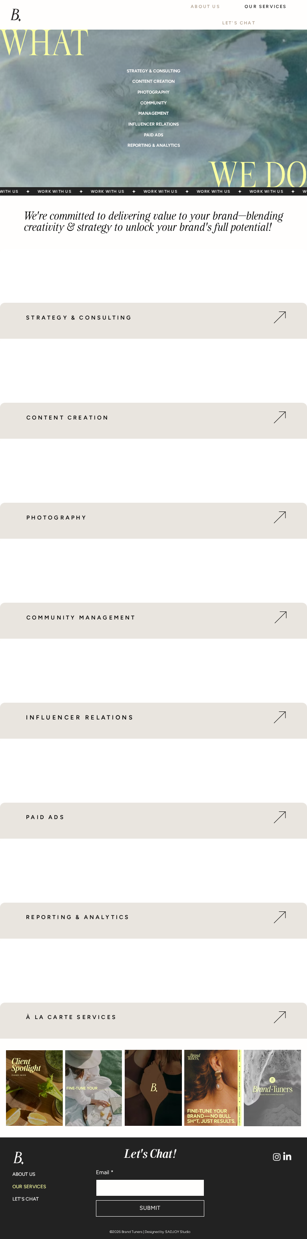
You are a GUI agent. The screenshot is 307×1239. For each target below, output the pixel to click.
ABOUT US (23, 1174)
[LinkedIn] (287, 1157)
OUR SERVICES (29, 1186)
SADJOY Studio (177, 1231)
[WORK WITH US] (153, 191)
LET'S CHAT (25, 1199)
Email (105, 1172)
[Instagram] (277, 1157)
